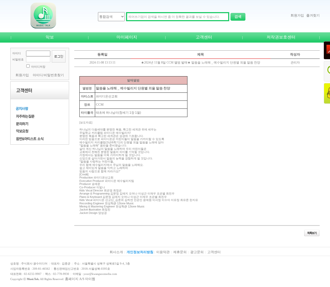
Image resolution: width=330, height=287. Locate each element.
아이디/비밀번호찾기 (48, 75)
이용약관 (163, 252)
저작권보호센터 (281, 37)
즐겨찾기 (313, 15)
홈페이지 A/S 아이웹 (80, 279)
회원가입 (297, 15)
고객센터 (204, 37)
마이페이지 (127, 37)
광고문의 (197, 252)
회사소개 (116, 252)
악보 (50, 37)
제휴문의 (180, 252)
